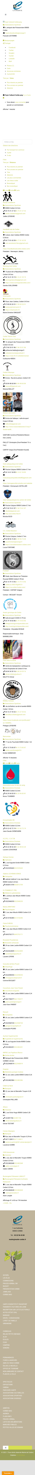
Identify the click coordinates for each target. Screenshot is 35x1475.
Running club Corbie (10, 266)
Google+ (11, 53)
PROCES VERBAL (9, 1419)
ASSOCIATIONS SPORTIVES (12, 1396)
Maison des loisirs (9, 413)
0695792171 (18, 934)
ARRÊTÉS (6, 1408)
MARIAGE (6, 1315)
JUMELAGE (7, 1292)
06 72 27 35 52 (21, 712)
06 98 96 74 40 (21, 539)
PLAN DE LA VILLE (9, 1374)
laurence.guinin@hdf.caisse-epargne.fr (18, 1142)
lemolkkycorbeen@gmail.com (15, 714)
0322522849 (18, 951)
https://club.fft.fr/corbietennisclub (17, 356)
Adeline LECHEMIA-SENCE (12, 874)
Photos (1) (10, 66)
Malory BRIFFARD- (9, 907)
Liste (6, 190)
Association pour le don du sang (14, 785)
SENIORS (6, 1348)
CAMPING (6, 1345)
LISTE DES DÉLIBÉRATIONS (12, 1422)
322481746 (17, 1118)
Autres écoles (9, 1055)
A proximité (11, 74)
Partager (7, 43)
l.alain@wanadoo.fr (12, 1193)
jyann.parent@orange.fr (13, 1002)
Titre (8, 172)
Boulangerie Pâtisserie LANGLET (14, 1176)
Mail (10, 61)
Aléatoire (10, 88)
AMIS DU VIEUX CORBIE (11, 1363)
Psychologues (10, 909)
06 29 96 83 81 (21, 793)
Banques (8, 1088)
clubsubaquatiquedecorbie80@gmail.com (17, 478)
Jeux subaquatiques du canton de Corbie (17, 500)
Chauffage (8, 967)
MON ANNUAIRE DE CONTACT (13, 1371)
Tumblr (11, 56)
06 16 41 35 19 (21, 277)
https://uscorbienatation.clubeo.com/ (18, 545)
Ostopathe (8, 876)
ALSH (5, 1337)
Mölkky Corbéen (8, 701)
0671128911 (18, 1139)
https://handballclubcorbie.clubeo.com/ (16, 249)
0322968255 (18, 901)
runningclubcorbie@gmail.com (15, 280)
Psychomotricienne (11, 926)
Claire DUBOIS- (8, 923)
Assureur (8, 1110)
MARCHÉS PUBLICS (10, 1425)
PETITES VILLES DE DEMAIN (13, 1427)
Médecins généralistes (12, 893)
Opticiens (8, 860)
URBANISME (7, 1323)
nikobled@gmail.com (12, 511)
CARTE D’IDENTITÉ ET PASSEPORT (15, 1304)
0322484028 (18, 1190)
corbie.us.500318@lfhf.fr (13, 585)
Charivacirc (7, 296)
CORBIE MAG (7, 1294)
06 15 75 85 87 (21, 747)
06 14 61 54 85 (21, 472)
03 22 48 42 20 (21, 847)
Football (6, 571)
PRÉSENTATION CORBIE (11, 1289)
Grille (12, 190)
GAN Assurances (8, 1152)
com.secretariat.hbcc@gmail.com (16, 243)
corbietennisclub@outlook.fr (14, 353)
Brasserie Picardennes (10, 940)
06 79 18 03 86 (21, 621)
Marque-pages (9, 40)
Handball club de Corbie (11, 229)
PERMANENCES (8, 1357)
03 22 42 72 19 (21, 828)
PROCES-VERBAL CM (10, 1283)
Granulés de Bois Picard (11, 964)
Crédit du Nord (8, 1086)
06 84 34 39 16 (21, 671)
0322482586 (18, 1080)
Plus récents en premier (15, 82)
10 (10, 1203)
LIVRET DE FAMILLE (10, 1321)
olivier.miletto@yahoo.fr (13, 674)
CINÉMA (6, 1387)
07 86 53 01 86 (21, 347)
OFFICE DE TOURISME (10, 1368)
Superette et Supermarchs (14, 1039)
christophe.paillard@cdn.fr (14, 1097)
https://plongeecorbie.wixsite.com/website (17, 483)
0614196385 (18, 918)
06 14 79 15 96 (21, 582)
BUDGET (6, 1286)
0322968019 (18, 1064)
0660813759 (18, 885)
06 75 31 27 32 (21, 211)
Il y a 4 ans (27, 95)
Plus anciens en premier (15, 85)
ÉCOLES (6, 1339)
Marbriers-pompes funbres (14, 1072)
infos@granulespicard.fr (13, 978)
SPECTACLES (7, 1382)
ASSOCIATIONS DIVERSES (12, 1398)
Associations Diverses (12, 788)
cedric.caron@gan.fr (12, 1166)
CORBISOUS (7, 1331)
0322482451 (18, 1047)
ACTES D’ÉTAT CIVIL (10, 1312)
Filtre (4, 160)
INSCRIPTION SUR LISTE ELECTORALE (16, 1310)
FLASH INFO (7, 1416)
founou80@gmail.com (13, 386)
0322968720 (18, 1023)
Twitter (11, 50)
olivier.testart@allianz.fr (13, 1121)
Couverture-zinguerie (12, 991)
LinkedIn (11, 59)
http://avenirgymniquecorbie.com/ (17, 626)
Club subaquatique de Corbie (13, 464)
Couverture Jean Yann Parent (13, 988)
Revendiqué (11, 183)
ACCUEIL (6, 1275)
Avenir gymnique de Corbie (12, 612)
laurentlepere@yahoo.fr (13, 954)
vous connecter (20, 102)
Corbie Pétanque (8, 372)
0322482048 (18, 1163)
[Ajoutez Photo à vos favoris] (3, 98)
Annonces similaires (14, 71)
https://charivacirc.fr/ (12, 310)
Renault (5, 1012)
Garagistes (8, 1015)
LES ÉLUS (6, 1278)
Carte (8, 68)
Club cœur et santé (9, 660)
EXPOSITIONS (8, 1385)
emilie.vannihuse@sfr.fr (13, 750)
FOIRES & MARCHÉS (10, 1360)
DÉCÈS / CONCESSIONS (11, 1318)
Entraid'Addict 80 (8, 820)
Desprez (5, 1069)
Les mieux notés (12, 180)
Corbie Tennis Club (9, 336)
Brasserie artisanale (12, 943)
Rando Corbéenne (9, 202)
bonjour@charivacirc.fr (13, 307)
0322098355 (18, 975)
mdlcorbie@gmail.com (13, 424)
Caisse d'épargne (9, 1131)
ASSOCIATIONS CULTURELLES (13, 1393)
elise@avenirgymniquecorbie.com (16, 623)
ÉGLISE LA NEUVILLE (10, 1366)
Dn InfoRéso (20, 1455)
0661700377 (18, 999)
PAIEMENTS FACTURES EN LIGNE (14, 1307)
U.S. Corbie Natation (10, 531)
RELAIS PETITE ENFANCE (11, 1334)
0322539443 (18, 868)
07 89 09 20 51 (21, 304)
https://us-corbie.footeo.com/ (15, 587)
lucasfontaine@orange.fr (13, 542)
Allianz (5, 1107)
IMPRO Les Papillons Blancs (12, 1053)
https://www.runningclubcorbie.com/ (18, 283)
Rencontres (7, 736)
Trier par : (8, 78)
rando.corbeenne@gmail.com (15, 213)
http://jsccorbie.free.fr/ (13, 514)
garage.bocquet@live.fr (13, 1026)
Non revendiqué (12, 186)
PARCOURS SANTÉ (9, 1390)
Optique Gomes (8, 857)
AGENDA (6, 1413)
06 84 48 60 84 (21, 383)
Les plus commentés (14, 178)
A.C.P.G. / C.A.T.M (9, 839)
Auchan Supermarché (10, 1036)
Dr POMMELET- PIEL (10, 890)
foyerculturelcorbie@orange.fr (15, 33)
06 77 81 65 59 (21, 240)
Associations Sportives (13, 25)
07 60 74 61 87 (21, 508)
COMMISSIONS (8, 1281)
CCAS (5, 1342)
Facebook (11, 47)
